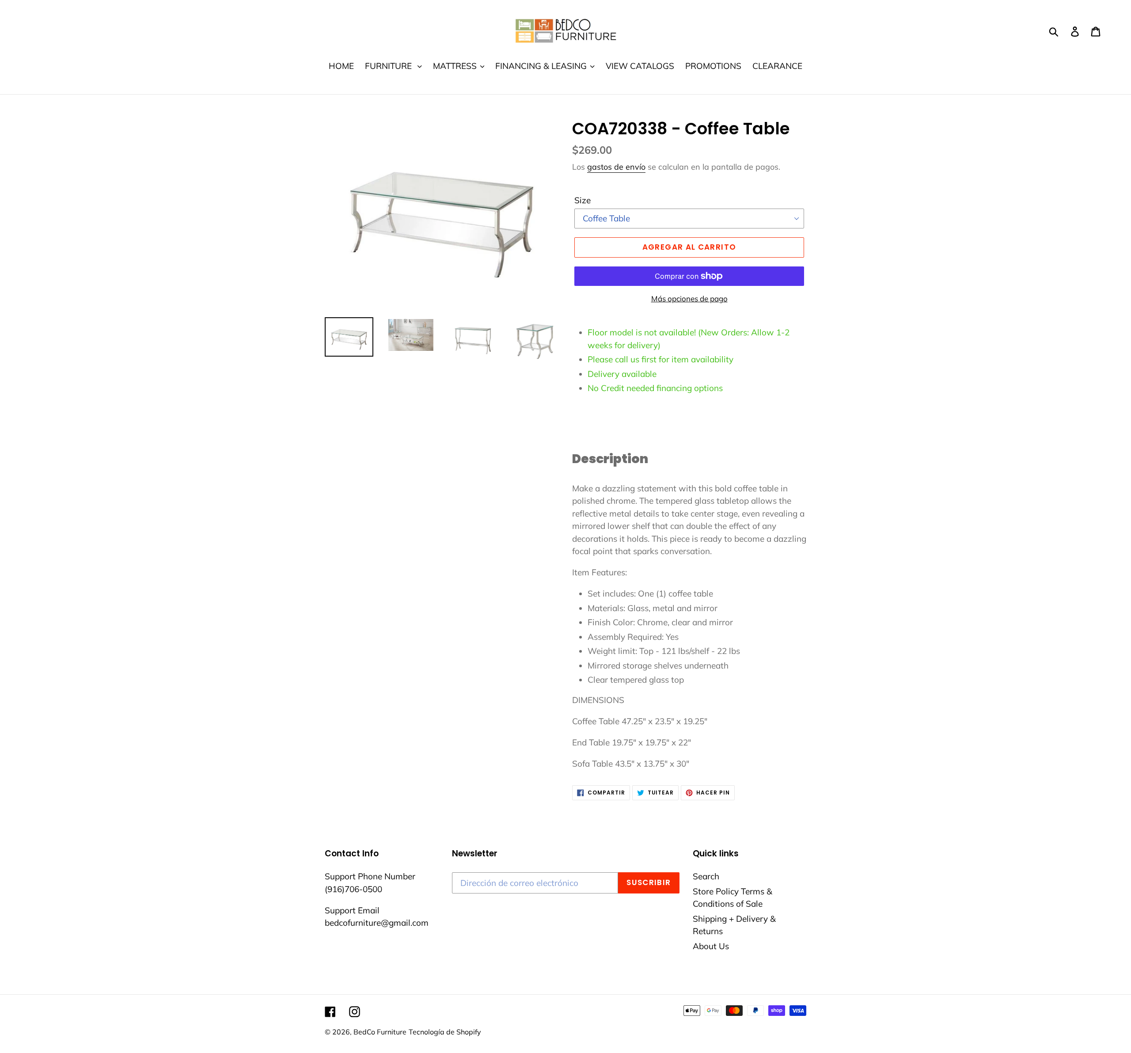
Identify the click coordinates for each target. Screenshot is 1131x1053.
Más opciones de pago (689, 298)
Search (706, 876)
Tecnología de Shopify (445, 1031)
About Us (711, 946)
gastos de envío (616, 167)
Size (582, 200)
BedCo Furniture (379, 1031)
